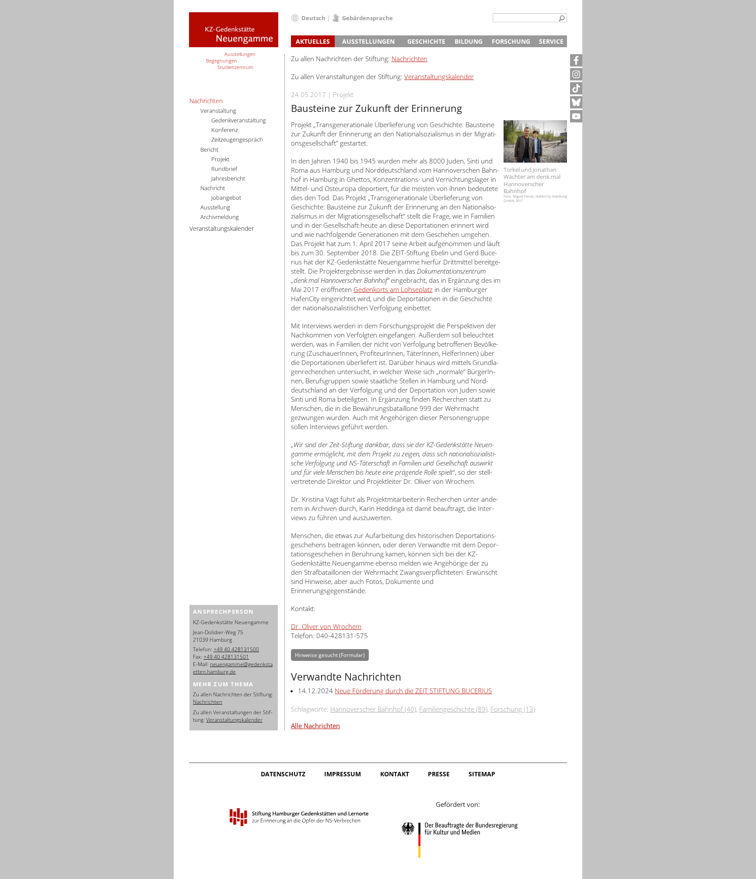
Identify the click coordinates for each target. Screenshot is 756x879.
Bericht (209, 149)
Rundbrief (224, 169)
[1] (562, 19)
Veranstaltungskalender (439, 76)
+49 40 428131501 (226, 656)
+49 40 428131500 (236, 649)
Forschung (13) (512, 709)
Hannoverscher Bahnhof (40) (373, 709)
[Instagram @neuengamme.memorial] (576, 74)
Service (551, 41)
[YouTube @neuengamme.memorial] (576, 116)
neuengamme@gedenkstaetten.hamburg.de (233, 667)
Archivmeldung (219, 217)
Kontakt (394, 774)
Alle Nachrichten (315, 725)
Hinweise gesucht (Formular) (330, 655)
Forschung (511, 41)
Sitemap (482, 774)
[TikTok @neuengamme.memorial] (576, 88)
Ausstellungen (368, 41)
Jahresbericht (228, 178)
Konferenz (224, 130)
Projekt (220, 159)
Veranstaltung (218, 111)
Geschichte (426, 41)
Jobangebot (226, 198)
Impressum (342, 774)
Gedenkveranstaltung (238, 120)
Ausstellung (215, 207)
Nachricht (212, 188)
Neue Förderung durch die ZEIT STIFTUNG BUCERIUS (413, 690)
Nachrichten (409, 58)
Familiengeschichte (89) (453, 709)
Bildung (469, 41)
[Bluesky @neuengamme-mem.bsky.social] (576, 102)
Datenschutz (283, 774)
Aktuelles (313, 41)
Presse (439, 774)
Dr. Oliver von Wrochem (326, 626)
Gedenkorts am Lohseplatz (393, 289)
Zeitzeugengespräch (237, 139)
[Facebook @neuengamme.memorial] (576, 60)
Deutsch (313, 18)
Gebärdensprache (367, 18)
